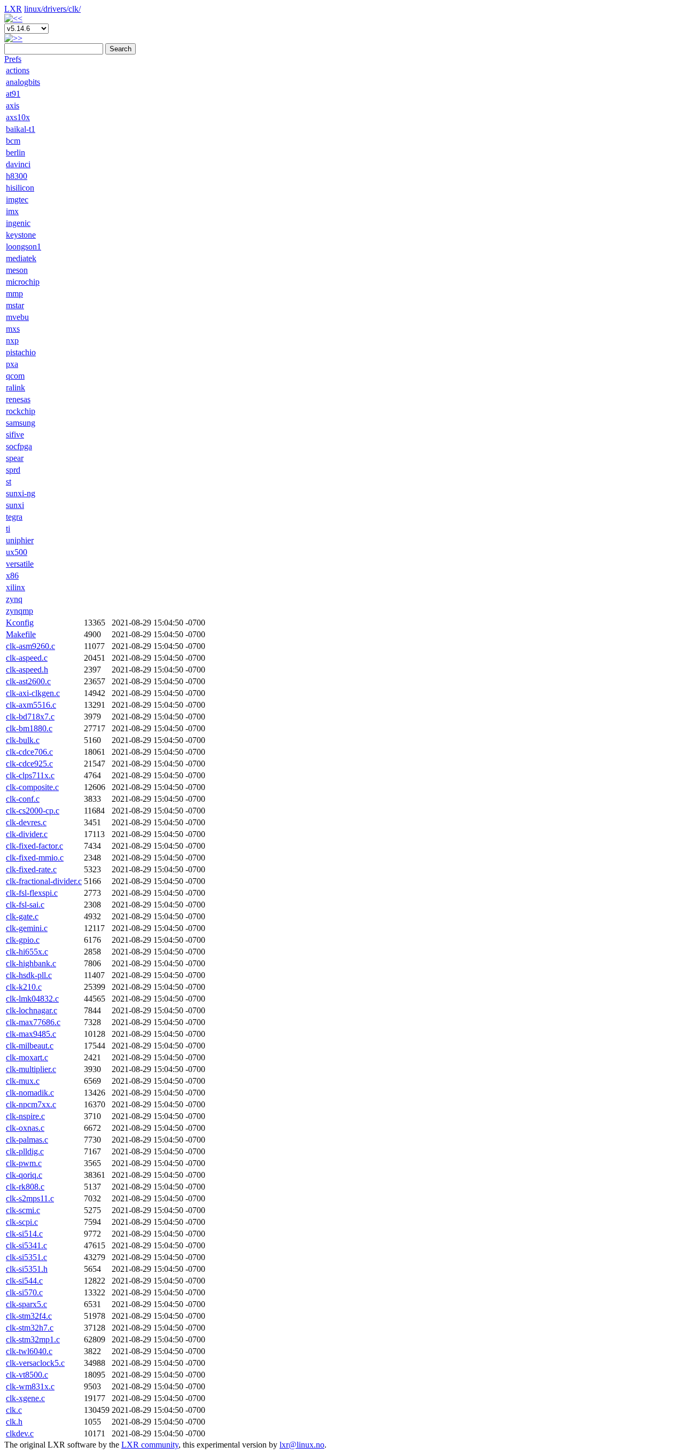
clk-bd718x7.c (30, 716)
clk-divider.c (27, 834)
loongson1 (23, 246)
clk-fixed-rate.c (31, 869)
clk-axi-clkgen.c (33, 693)
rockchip (20, 411)
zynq (14, 599)
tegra (14, 516)
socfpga (19, 446)
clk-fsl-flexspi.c (32, 892)
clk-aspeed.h (27, 669)
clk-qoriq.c (24, 1174)
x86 (12, 575)
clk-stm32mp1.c (33, 1339)
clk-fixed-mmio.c (35, 857)
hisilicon (20, 187)
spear (15, 458)
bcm (13, 140)
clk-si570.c (24, 1292)
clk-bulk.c (23, 740)
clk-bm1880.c (29, 728)
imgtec (17, 199)
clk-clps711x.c (30, 775)
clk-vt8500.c (27, 1374)
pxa (12, 364)
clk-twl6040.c (29, 1351)
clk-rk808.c (25, 1186)
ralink (15, 387)
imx (12, 211)
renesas (18, 399)
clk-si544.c (24, 1280)
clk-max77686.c (33, 1022)
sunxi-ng (20, 493)
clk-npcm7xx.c (31, 1104)
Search (120, 49)
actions (17, 70)
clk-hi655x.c (27, 951)
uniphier (20, 540)
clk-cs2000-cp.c (32, 810)
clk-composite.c (32, 787)
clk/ (74, 8)
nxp (12, 340)
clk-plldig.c (25, 1151)
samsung (20, 422)
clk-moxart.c (27, 1057)
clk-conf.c (23, 798)
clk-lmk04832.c (32, 998)
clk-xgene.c (25, 1398)
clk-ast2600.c (28, 681)
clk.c (14, 1409)
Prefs (12, 59)
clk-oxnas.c (25, 1127)
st (8, 481)
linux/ (33, 8)
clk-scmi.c (23, 1210)
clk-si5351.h (27, 1268)
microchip (23, 281)
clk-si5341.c (26, 1245)
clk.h (14, 1421)
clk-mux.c (23, 1080)
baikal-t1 (20, 129)
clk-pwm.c (24, 1163)
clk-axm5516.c (31, 704)
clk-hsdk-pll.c (29, 975)
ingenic (18, 223)
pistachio (21, 352)
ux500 (16, 552)
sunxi (15, 505)
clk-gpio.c (23, 939)
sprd (13, 469)
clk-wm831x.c (30, 1386)
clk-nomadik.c (30, 1092)
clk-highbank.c (31, 963)
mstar (15, 305)
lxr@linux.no (301, 1444)
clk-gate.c (22, 916)
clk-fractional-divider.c (44, 881)
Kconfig (20, 622)
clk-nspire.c (25, 1116)
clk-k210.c (24, 986)
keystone (21, 234)
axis (12, 105)
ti (8, 528)
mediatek (21, 258)
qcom (15, 375)
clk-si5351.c (26, 1257)
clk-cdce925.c (29, 763)
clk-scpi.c (22, 1221)
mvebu (17, 317)
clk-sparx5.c (26, 1304)
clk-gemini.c (27, 928)
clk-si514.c (24, 1233)
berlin (15, 152)
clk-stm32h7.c (29, 1327)
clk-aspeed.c (27, 657)
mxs (13, 328)
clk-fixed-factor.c (34, 845)
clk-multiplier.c (31, 1069)
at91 (13, 93)
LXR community (149, 1444)
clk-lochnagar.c (31, 1010)
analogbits (23, 82)
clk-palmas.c (27, 1139)
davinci (18, 164)
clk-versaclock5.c (35, 1362)
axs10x (18, 117)
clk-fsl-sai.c (25, 904)
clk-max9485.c (31, 1033)
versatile (20, 563)
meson (17, 270)
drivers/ (55, 8)
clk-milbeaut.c (29, 1045)
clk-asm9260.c (30, 646)
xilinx (15, 587)
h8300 (16, 176)
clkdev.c (20, 1433)
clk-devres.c (26, 822)
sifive (15, 434)
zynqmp (19, 610)
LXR (13, 8)
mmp (14, 293)
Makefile (21, 634)
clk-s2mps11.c (30, 1198)
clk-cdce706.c (29, 751)
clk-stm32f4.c (29, 1315)
